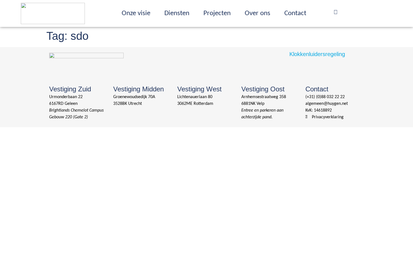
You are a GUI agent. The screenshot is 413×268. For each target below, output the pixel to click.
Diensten (176, 13)
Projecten (217, 13)
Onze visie (136, 13)
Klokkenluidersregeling (317, 54)
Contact (295, 13)
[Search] (335, 12)
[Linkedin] (347, 12)
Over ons (257, 13)
